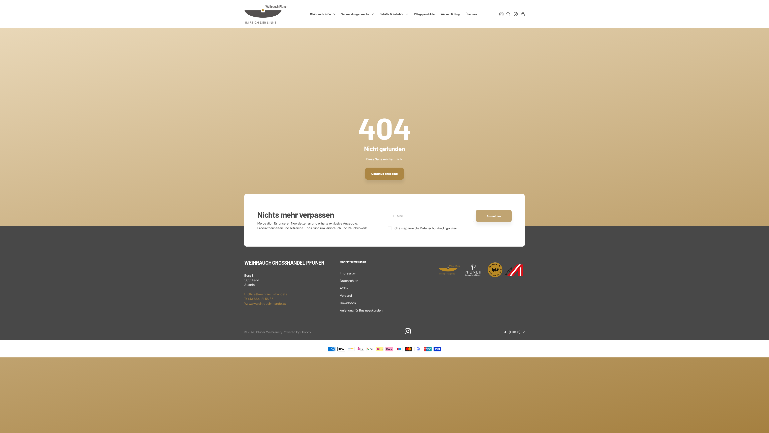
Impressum (348, 273)
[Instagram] (408, 331)
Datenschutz (349, 281)
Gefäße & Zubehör (392, 14)
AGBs (344, 288)
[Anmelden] (516, 14)
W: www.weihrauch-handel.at (265, 303)
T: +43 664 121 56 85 (259, 299)
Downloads (348, 303)
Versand (346, 295)
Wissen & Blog (450, 14)
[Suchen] (508, 14)
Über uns (471, 14)
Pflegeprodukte (424, 14)
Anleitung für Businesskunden (361, 310)
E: (246, 294)
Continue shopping (384, 173)
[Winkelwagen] (523, 14)
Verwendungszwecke (355, 14)
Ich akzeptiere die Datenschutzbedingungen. (425, 228)
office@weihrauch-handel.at (268, 294)
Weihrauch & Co (320, 14)
